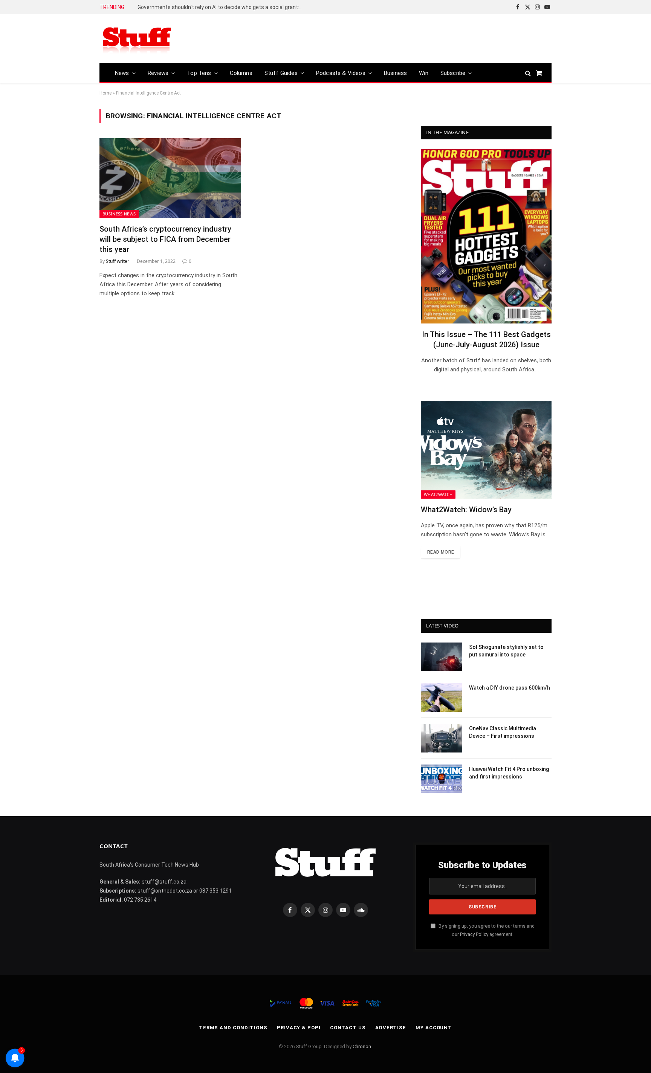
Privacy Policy (474, 934)
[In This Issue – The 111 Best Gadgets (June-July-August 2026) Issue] (486, 236)
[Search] (528, 72)
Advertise (390, 1027)
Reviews (158, 73)
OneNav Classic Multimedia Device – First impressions (502, 732)
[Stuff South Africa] (137, 39)
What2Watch (438, 494)
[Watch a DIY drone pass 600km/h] (441, 697)
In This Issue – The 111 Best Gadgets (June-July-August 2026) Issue (486, 339)
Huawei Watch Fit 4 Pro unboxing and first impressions (509, 773)
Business (395, 73)
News (122, 73)
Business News (119, 214)
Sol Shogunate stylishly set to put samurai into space (506, 651)
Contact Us (348, 1027)
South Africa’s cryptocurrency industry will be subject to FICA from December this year (165, 239)
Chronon (362, 1046)
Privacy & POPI (299, 1027)
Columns (241, 73)
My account (434, 1027)
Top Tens (199, 73)
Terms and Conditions (233, 1027)
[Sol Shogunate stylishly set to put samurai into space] (441, 657)
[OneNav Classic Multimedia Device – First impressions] (441, 738)
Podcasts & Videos (340, 73)
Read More (440, 552)
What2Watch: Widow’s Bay (466, 509)
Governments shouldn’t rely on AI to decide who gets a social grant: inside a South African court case (222, 7)
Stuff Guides (281, 73)
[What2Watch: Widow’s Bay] (486, 450)
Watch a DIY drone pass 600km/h (509, 688)
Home (105, 93)
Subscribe (453, 73)
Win (423, 73)
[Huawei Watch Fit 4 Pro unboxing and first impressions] (441, 779)
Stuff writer (117, 261)
